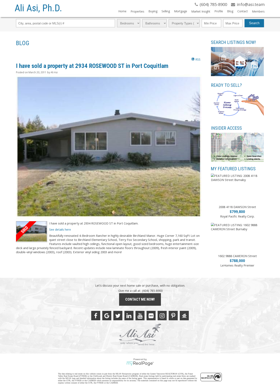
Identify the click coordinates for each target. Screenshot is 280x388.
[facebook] (95, 315)
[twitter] (117, 315)
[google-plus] (106, 315)
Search (254, 23)
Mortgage (180, 11)
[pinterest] (173, 315)
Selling (166, 11)
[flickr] (151, 315)
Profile (218, 11)
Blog (230, 11)
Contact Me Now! (140, 299)
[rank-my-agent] (184, 315)
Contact (242, 11)
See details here (60, 229)
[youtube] (140, 315)
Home (122, 11)
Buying (152, 11)
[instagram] (162, 315)
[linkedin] (128, 315)
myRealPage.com (140, 363)
